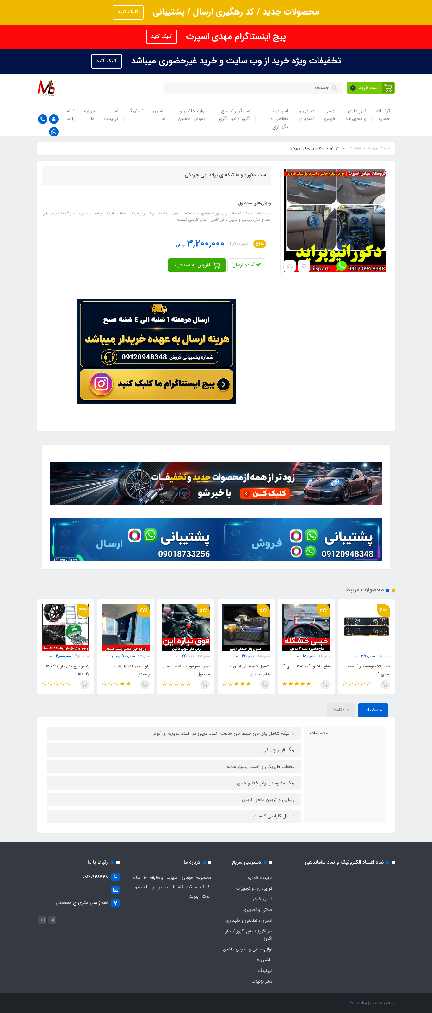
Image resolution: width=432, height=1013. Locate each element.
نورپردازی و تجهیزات (356, 115)
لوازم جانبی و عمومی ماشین (192, 115)
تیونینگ (136, 111)
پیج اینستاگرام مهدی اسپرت (234, 37)
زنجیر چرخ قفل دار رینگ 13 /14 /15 (67, 670)
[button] (371, 88)
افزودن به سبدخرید (192, 265)
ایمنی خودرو (330, 115)
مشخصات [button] (373, 710)
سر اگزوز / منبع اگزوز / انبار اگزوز (234, 115)
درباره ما (89, 115)
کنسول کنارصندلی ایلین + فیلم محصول (249, 670)
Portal (355, 1002)
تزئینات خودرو (383, 115)
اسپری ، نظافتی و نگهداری (279, 119)
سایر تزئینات (111, 115)
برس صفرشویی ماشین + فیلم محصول (186, 670)
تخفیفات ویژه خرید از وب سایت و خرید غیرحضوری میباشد (234, 61)
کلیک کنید (128, 12)
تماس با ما (69, 115)
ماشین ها (159, 115)
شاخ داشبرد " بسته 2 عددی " (306, 666)
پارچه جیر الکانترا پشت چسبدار (132, 670)
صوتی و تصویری (307, 115)
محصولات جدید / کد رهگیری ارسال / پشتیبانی (234, 12)
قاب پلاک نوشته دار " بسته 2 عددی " (367, 670)
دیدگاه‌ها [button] (341, 710)
